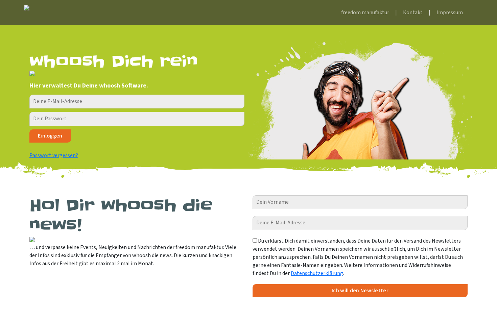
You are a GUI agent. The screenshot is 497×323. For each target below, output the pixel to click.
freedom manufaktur (365, 12)
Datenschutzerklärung (317, 273)
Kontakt (413, 12)
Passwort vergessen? (53, 155)
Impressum (449, 12)
